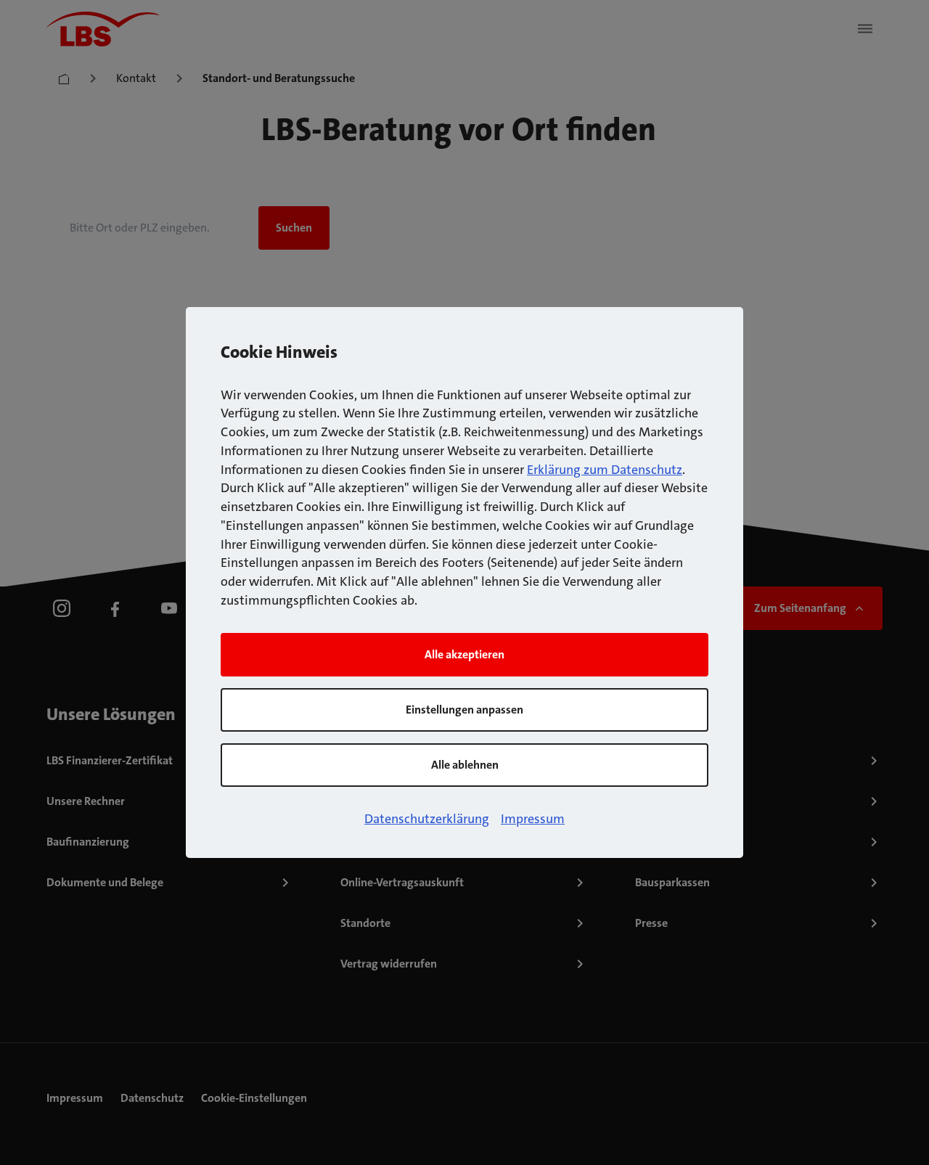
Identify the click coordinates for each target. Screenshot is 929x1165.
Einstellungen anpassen (464, 709)
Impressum (533, 818)
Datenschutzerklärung (426, 818)
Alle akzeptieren (464, 654)
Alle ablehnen (465, 764)
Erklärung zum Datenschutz (604, 469)
